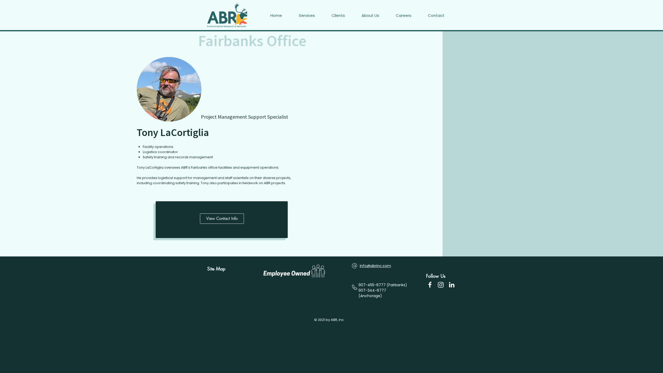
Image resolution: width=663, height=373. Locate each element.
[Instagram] (441, 285)
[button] (441, 15)
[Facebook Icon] (430, 285)
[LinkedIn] (452, 285)
